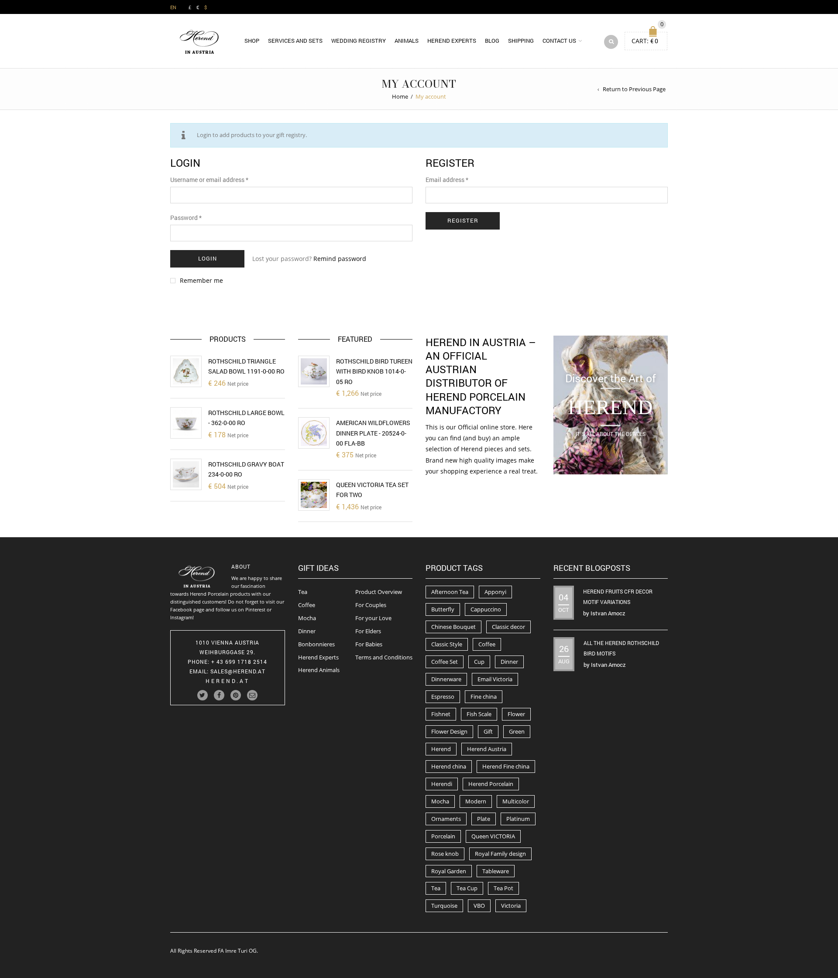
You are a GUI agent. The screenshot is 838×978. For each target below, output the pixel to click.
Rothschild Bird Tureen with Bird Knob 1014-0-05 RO (374, 371)
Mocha (307, 618)
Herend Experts (451, 40)
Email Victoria (494, 679)
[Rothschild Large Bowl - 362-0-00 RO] (186, 423)
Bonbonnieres (316, 644)
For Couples (370, 605)
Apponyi (495, 592)
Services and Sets (295, 40)
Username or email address (209, 179)
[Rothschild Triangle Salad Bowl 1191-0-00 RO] (186, 371)
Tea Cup (467, 888)
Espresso (442, 696)
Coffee (306, 605)
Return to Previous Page (634, 89)
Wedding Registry (358, 40)
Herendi (441, 784)
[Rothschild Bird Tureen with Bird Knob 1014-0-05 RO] (314, 371)
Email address (447, 179)
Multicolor (515, 801)
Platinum (518, 819)
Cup (479, 662)
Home (400, 96)
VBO (479, 905)
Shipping (521, 40)
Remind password (339, 258)
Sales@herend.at (237, 671)
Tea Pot (503, 888)
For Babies (368, 644)
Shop (251, 40)
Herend (441, 749)
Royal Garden (448, 871)
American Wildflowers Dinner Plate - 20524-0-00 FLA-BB (373, 433)
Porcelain (443, 836)
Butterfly (442, 609)
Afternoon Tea (449, 592)
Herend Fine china (505, 766)
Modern (475, 801)
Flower (516, 714)
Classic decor (508, 627)
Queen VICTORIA (493, 836)
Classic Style (446, 644)
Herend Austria (486, 749)
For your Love (373, 618)
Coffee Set (444, 662)
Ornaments (446, 819)
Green (517, 731)
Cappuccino (486, 609)
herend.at (228, 680)
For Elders (368, 631)
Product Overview (378, 592)
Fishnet (440, 714)
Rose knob (445, 854)
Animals (407, 40)
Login (207, 258)
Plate (483, 819)
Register (462, 220)
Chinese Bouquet (453, 627)
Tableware (495, 871)
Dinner (307, 631)
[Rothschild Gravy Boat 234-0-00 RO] (186, 474)
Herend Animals (319, 670)
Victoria (511, 905)
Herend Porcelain (490, 784)
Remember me (201, 280)
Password (186, 217)
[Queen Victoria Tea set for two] (314, 495)
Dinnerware (446, 679)
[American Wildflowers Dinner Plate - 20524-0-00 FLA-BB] (314, 433)
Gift (488, 731)
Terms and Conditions (383, 657)
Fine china (484, 696)
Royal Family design (500, 854)
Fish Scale (479, 714)
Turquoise (444, 905)
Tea (302, 592)
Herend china (448, 766)
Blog (492, 40)
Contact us (559, 40)
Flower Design (449, 731)
